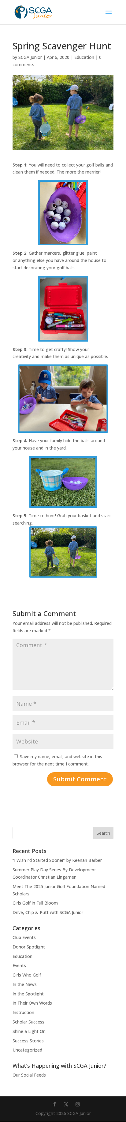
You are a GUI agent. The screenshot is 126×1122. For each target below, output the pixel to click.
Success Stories (28, 1041)
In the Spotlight (28, 994)
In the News (25, 984)
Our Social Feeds (29, 1075)
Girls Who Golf (27, 975)
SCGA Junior (30, 57)
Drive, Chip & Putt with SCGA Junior (48, 912)
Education (84, 57)
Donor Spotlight (29, 947)
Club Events (24, 937)
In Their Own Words (32, 1003)
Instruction (23, 1012)
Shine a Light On (29, 1031)
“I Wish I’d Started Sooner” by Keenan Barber (57, 860)
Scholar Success (28, 1022)
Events (19, 965)
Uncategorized (27, 1050)
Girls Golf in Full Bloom (35, 903)
